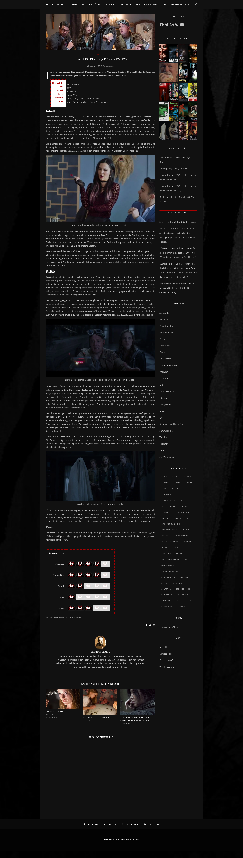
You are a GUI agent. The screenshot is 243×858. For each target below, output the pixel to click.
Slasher (184, 577)
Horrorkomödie (170, 542)
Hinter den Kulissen (168, 365)
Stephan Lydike (100, 652)
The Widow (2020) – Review (183, 221)
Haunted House (169, 530)
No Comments (108, 66)
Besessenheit (168, 494)
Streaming (167, 595)
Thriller (166, 601)
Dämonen (166, 512)
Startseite (60, 4)
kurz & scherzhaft (167, 391)
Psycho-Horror (169, 571)
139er (164, 477)
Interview (163, 371)
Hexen (186, 530)
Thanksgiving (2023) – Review (173, 168)
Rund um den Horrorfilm (171, 424)
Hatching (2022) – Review (96, 718)
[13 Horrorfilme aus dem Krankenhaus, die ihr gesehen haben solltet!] (188, 53)
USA (192, 601)
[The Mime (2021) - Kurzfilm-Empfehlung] (168, 130)
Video (162, 450)
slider (164, 583)
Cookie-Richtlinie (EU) (176, 4)
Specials (126, 4)
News (162, 411)
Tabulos (163, 437)
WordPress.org (166, 666)
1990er (164, 482)
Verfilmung (167, 607)
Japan (164, 547)
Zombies (183, 607)
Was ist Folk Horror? (186, 257)
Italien (188, 542)
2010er (189, 482)
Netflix (189, 559)
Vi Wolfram (134, 839)
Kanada (177, 547)
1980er (187, 477)
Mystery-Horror (170, 559)
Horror (165, 536)
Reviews (111, 4)
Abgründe (95, 4)
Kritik (100, 54)
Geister (165, 518)
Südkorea (183, 595)
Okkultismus (168, 565)
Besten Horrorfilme (172, 500)
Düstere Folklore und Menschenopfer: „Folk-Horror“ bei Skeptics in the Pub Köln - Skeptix (177, 253)
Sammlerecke (166, 430)
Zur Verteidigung (167, 456)
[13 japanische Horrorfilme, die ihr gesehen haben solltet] (188, 130)
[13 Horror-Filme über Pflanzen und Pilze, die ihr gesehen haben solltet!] (188, 92)
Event (162, 339)
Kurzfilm (166, 553)
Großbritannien (170, 524)
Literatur (163, 397)
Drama (184, 506)
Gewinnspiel (165, 358)
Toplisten (78, 4)
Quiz (161, 417)
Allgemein (164, 319)
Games (162, 352)
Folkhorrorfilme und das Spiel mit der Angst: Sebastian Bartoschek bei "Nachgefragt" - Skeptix (177, 233)
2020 (163, 488)
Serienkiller (168, 577)
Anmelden (164, 647)
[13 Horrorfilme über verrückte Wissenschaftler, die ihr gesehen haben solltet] (188, 72)
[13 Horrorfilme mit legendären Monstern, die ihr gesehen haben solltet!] (188, 111)
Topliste (180, 601)
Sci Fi (186, 571)
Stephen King (183, 589)
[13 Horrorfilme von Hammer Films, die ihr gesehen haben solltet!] (168, 111)
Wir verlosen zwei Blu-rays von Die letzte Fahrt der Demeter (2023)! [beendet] (177, 288)
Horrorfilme (182, 536)
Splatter (166, 589)
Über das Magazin (147, 4)
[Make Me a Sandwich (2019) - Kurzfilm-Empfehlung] (168, 72)
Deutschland (168, 506)
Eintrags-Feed (166, 653)
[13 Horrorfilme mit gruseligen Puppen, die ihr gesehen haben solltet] (168, 53)
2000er (177, 482)
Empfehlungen (166, 332)
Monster (181, 553)
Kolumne (163, 378)
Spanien (177, 583)
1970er (175, 477)
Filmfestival (165, 345)
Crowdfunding (166, 326)
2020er (174, 488)
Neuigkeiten (165, 404)
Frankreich (183, 512)
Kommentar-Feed (167, 660)
